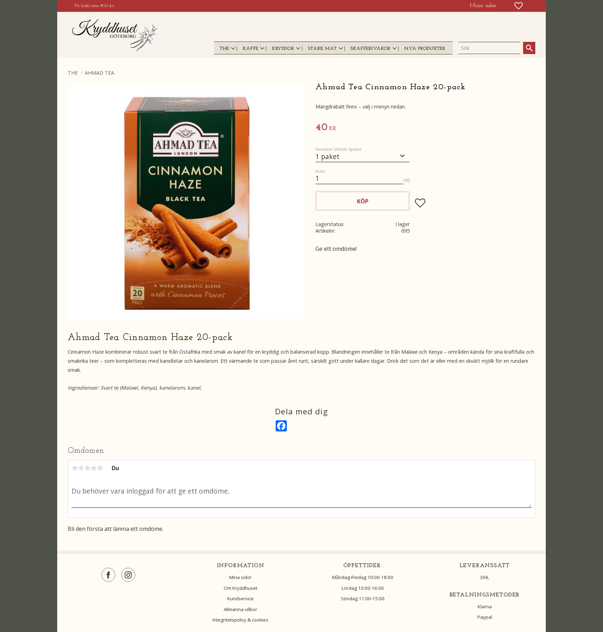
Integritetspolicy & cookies (240, 620)
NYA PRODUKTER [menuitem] (424, 48)
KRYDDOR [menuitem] (283, 48)
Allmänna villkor (240, 609)
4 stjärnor (93, 468)
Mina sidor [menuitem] (483, 5)
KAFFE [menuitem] (250, 48)
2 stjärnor (81, 468)
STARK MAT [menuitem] (322, 48)
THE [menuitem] (224, 48)
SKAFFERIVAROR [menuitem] (370, 48)
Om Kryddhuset (240, 588)
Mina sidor (240, 577)
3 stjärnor (87, 468)
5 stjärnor (100, 468)
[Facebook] (108, 575)
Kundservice (240, 598)
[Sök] (529, 48)
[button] (518, 5)
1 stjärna (75, 468)
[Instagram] (128, 575)
